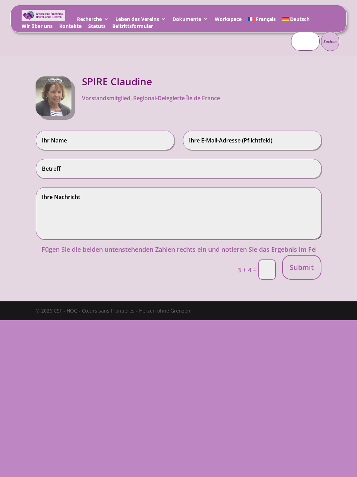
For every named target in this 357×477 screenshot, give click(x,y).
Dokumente (187, 20)
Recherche (89, 20)
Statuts (97, 27)
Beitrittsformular (132, 27)
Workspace (228, 20)
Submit (302, 267)
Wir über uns (37, 27)
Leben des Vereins (137, 20)
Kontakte (70, 27)
